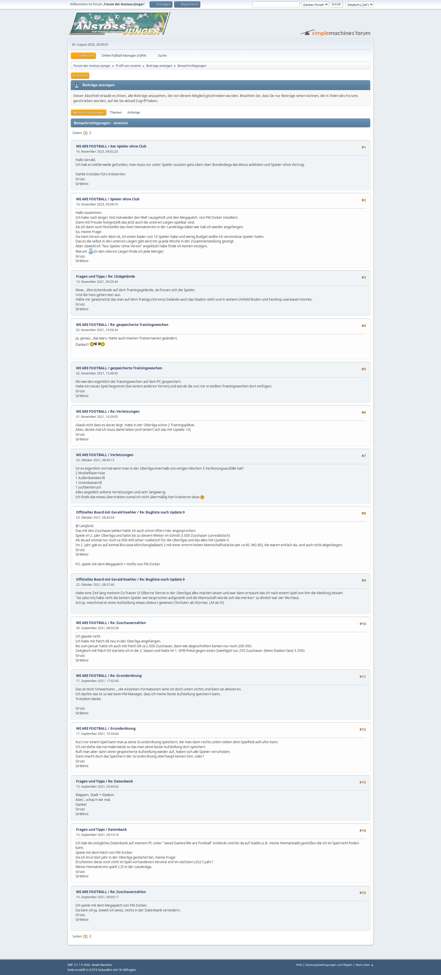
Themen (116, 112)
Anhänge (133, 112)
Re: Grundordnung (126, 675)
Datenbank (117, 829)
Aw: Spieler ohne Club (128, 146)
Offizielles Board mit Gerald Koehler (106, 512)
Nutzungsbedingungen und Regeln (328, 965)
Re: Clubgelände (121, 276)
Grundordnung (123, 728)
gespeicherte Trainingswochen (136, 368)
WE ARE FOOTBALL (91, 146)
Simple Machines (101, 964)
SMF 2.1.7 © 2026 (78, 964)
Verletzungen (121, 455)
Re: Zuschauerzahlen (128, 622)
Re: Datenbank (120, 781)
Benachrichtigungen (88, 112)
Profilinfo (80, 75)
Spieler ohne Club (124, 199)
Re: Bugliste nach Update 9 (162, 512)
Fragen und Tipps (90, 276)
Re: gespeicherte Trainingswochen (139, 324)
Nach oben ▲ (365, 965)
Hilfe (299, 965)
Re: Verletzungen (125, 411)
